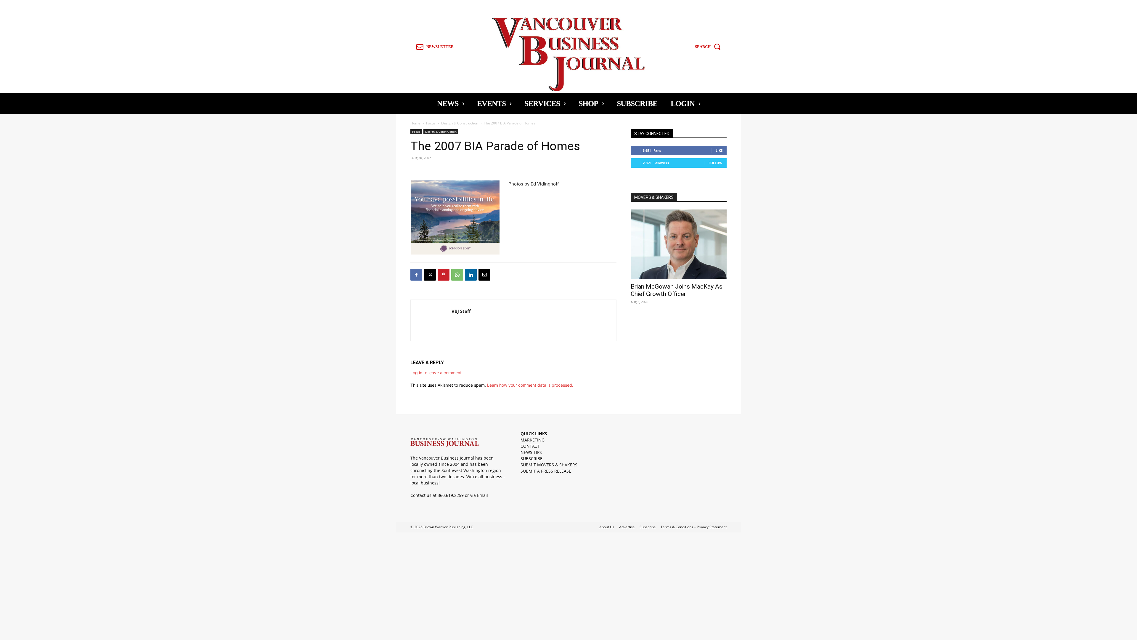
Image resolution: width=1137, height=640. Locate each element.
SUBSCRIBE (531, 458)
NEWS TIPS (531, 452)
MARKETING (533, 440)
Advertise (627, 526)
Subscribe (648, 526)
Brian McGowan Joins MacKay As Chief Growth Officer (676, 290)
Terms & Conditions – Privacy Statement (694, 526)
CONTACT (530, 446)
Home (415, 123)
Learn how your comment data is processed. (530, 385)
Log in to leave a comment (436, 372)
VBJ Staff (461, 311)
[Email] (484, 275)
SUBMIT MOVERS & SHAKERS (549, 465)
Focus (431, 123)
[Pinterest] (443, 275)
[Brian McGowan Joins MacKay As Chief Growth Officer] (679, 244)
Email (482, 495)
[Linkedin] (471, 275)
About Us (606, 526)
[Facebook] (416, 275)
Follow (715, 163)
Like (719, 150)
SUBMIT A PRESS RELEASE (546, 471)
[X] (430, 275)
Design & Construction (459, 123)
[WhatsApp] (457, 275)
